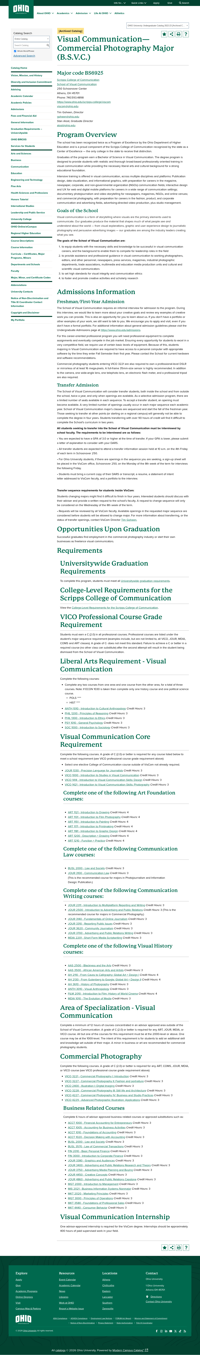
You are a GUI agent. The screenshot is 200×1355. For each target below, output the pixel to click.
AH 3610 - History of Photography (88, 984)
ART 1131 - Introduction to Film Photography (94, 817)
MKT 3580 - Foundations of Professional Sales (96, 1203)
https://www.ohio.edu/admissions (120, 330)
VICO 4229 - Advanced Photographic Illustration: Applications (102, 1100)
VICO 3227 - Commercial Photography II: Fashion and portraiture (104, 1081)
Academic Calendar (22, 96)
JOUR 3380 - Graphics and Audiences (91, 1160)
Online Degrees (24, 1297)
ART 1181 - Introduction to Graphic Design (93, 831)
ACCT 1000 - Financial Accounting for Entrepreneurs (100, 1123)
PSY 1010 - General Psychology (84, 723)
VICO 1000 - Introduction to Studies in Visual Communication (102, 775)
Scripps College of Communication (78, 80)
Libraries (63, 1297)
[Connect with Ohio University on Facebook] (157, 1331)
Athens (106, 1279)
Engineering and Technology (26, 180)
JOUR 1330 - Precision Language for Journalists (94, 770)
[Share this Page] (171, 34)
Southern (107, 1302)
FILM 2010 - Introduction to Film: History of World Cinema (103, 994)
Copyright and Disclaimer (25, 312)
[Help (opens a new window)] (186, 34)
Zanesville (107, 1308)
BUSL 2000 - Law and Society (86, 868)
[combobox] (157, 25)
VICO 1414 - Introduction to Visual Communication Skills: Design (103, 780)
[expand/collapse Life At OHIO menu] (110, 13)
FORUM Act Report (123, 1318)
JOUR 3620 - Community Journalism (90, 928)
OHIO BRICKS (19, 139)
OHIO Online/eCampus (24, 226)
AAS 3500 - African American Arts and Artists (96, 970)
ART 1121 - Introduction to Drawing (88, 812)
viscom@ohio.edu (67, 106)
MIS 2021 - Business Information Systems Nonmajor (99, 1189)
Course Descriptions (22, 241)
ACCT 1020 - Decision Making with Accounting (96, 1137)
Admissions (17, 109)
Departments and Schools (25, 264)
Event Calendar (67, 1279)
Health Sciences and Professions (29, 193)
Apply (156, 3)
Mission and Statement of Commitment (151, 1318)
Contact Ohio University (159, 1301)
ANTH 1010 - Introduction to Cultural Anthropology (95, 708)
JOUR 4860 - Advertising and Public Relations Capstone (102, 1179)
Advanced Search (24, 56)
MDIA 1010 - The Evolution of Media (89, 998)
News (62, 1291)
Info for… (118, 3)
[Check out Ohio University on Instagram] (161, 1331)
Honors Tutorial (19, 199)
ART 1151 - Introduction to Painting (88, 822)
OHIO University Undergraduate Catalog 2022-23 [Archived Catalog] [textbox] (157, 25)
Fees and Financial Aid (23, 116)
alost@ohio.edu (66, 125)
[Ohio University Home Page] (23, 1319)
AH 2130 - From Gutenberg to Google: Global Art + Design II (104, 979)
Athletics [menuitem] (119, 13)
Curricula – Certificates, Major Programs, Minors (28, 256)
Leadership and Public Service (28, 212)
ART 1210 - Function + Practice (86, 841)
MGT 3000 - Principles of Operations (90, 1198)
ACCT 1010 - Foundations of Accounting (92, 1132)
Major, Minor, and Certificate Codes (31, 277)
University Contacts (22, 291)
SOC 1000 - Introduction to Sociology (87, 727)
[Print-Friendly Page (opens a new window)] (179, 34)
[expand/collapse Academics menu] (71, 13)
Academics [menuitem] (63, 13)
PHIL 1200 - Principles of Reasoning (86, 713)
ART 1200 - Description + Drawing (88, 836)
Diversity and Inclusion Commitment (31, 82)
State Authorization (125, 1322)
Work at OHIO (66, 1302)
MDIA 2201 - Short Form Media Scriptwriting (95, 938)
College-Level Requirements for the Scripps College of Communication (115, 608)
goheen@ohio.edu (68, 117)
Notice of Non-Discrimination (82, 1322)
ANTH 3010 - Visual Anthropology (88, 989)
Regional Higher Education (26, 233)
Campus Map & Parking (28, 1308)
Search (185, 3)
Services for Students (23, 146)
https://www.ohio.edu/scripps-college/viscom (84, 102)
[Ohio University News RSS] (185, 1331)
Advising (16, 89)
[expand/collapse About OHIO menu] (53, 13)
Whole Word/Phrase (25, 51)
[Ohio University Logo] (21, 13)
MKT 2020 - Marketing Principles (88, 1193)
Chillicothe (108, 1285)
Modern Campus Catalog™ (128, 1350)
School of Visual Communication (77, 84)
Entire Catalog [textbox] (21, 39)
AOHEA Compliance (79, 1318)
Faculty (15, 271)
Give (170, 3)
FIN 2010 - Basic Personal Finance (89, 1151)
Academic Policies (21, 102)
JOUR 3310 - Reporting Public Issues (90, 924)
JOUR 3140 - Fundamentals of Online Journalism (98, 919)
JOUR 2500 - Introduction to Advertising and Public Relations (105, 910)
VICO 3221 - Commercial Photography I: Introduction (97, 1076)
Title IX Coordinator (144, 1322)
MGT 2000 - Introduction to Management (93, 1184)
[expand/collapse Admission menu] (90, 13)
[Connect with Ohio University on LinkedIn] (166, 1331)
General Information (22, 122)
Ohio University (29, 1330)
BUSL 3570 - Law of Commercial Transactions (96, 1146)
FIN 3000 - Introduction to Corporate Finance (95, 1156)
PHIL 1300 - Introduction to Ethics (85, 718)
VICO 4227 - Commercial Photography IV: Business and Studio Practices (109, 1095)
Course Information (22, 247)
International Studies (22, 206)
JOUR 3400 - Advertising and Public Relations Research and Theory (109, 1165)
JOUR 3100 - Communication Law (88, 873)
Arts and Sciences (21, 153)
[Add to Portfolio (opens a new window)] (164, 34)
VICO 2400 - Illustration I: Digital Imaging (90, 1086)
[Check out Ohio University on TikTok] (180, 1331)
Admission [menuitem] (82, 13)
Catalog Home (19, 68)
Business (16, 160)
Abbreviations (19, 285)
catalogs (60, 1350)
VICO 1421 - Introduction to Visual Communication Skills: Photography (107, 784)
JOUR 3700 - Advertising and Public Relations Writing (100, 933)
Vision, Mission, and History (26, 75)
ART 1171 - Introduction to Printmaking (90, 826)
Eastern (106, 1291)
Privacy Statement (105, 1322)
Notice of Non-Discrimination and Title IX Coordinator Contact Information (29, 302)
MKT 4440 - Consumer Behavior (87, 1208)
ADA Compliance (60, 1318)
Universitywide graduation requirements (145, 581)
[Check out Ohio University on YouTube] (171, 1331)
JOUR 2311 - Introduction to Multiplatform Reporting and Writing (106, 905)
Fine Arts (16, 186)
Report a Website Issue (71, 1308)
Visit (18, 1302)
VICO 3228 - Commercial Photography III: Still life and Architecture (105, 1090)
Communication (20, 166)
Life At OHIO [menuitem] (101, 13)
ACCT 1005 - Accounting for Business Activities (96, 1127)
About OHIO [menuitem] (43, 13)
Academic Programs (26, 1291)
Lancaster (107, 1297)
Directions (156, 1296)
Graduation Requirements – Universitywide (26, 131)
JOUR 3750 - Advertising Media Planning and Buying (100, 1170)
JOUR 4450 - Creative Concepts (88, 1175)
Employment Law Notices (101, 1318)
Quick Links (137, 3)
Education (16, 173)
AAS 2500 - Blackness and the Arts (89, 965)
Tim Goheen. (129, 520)
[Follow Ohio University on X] (175, 1331)
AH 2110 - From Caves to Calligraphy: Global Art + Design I (103, 975)
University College (21, 219)
